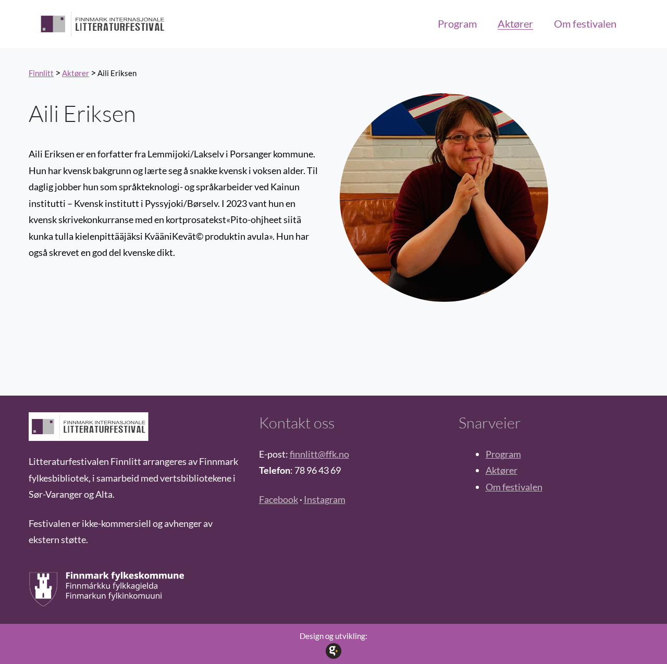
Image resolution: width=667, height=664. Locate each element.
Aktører (501, 470)
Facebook (278, 499)
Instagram (324, 499)
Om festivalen (514, 487)
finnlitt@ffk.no (319, 454)
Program (503, 454)
